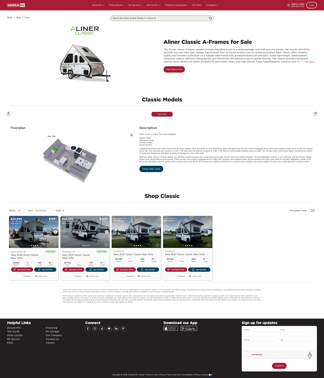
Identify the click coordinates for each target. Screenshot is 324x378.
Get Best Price (24, 270)
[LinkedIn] (116, 328)
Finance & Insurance (175, 5)
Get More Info (174, 69)
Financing (51, 327)
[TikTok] (102, 328)
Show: (12, 210)
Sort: (30, 210)
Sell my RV (153, 5)
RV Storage (52, 331)
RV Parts (196, 5)
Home (9, 17)
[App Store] (171, 328)
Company (211, 5)
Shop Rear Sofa (151, 169)
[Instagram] (94, 328)
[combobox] (21, 210)
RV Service (134, 5)
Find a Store (115, 5)
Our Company (54, 335)
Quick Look (42, 276)
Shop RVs (97, 5)
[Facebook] (87, 328)
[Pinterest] (123, 328)
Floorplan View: (298, 210)
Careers (50, 342)
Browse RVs (14, 327)
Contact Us (52, 339)
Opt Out (176, 375)
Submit (279, 365)
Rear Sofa (162, 114)
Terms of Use (152, 375)
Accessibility (187, 375)
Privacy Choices (201, 375)
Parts (10, 342)
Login (311, 5)
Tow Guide (13, 331)
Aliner (18, 17)
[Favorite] (55, 245)
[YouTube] (109, 328)
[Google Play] (188, 328)
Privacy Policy (165, 375)
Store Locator (15, 335)
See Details (47, 270)
